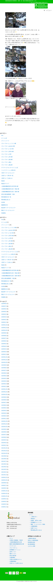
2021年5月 (4, 466)
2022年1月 (4, 445)
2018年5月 (4, 498)
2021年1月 (4, 474)
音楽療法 (3, 213)
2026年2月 (4, 319)
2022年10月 (4, 426)
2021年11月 (4, 450)
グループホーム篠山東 (6, 164)
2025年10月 (4, 330)
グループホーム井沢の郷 (7, 151)
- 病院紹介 (32, 518)
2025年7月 (4, 338)
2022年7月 (4, 434)
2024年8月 (4, 367)
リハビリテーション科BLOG (8, 170)
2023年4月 (4, 410)
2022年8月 (4, 432)
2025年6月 (4, 341)
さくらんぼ (4, 138)
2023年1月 (4, 418)
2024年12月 (4, 357)
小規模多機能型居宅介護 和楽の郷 (10, 189)
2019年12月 (4, 490)
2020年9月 (4, 482)
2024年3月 (4, 381)
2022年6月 (4, 437)
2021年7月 (4, 461)
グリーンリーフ (5, 140)
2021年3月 (4, 469)
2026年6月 (4, 308)
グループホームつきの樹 (7, 148)
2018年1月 (4, 506)
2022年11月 (4, 424)
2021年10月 (4, 453)
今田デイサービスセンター (8, 172)
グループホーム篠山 (6, 162)
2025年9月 (4, 333)
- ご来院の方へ (33, 516)
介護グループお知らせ (6, 178)
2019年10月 (4, 493)
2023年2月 (4, 415)
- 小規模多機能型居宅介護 (15, 542)
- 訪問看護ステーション (35, 522)
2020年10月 (4, 480)
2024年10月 (4, 362)
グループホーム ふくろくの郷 (8, 143)
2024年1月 (4, 386)
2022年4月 (4, 440)
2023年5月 (4, 407)
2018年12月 (4, 496)
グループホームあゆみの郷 (8, 146)
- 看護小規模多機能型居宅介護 (16, 544)
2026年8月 (4, 303)
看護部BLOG (4, 205)
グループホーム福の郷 (6, 159)
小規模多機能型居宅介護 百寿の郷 (9, 186)
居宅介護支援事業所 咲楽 (8, 194)
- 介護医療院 (11, 557)
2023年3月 (4, 413)
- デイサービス (12, 546)
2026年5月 (4, 311)
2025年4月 (4, 346)
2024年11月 (4, 359)
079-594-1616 (41, 4)
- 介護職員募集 (33, 526)
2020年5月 (4, 488)
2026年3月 (4, 317)
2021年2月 (4, 472)
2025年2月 (4, 351)
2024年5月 (4, 375)
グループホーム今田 (6, 154)
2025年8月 (4, 335)
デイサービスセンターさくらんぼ (9, 167)
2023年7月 (4, 402)
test (2, 135)
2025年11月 (4, 327)
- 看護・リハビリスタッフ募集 (37, 524)
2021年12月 (4, 448)
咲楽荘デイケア (5, 183)
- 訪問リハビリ (12, 551)
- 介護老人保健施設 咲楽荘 (15, 540)
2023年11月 (4, 391)
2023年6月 (4, 405)
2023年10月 (4, 394)
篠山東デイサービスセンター (8, 207)
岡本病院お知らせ (5, 199)
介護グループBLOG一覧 (7, 175)
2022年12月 (4, 421)
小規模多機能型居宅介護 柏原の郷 (10, 191)
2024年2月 (4, 383)
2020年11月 (4, 477)
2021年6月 (4, 464)
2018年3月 (4, 501)
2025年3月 (4, 349)
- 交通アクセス (33, 528)
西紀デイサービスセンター (8, 210)
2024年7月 (4, 370)
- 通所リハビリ (12, 553)
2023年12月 (4, 389)
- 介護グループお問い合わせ (15, 563)
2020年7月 (4, 485)
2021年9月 (4, 456)
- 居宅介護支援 (12, 555)
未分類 (3, 202)
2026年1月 (4, 322)
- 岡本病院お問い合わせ (35, 530)
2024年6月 (4, 373)
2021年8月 (4, 458)
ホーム (31, 514)
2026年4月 (4, 314)
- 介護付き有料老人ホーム (15, 559)
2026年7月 (4, 306)
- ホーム (10, 538)
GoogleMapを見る (42, 7)
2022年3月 (4, 442)
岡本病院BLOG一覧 (6, 197)
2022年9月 (4, 429)
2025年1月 (4, 354)
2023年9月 (4, 397)
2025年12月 (4, 325)
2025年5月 (4, 343)
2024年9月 (4, 365)
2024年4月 (4, 378)
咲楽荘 (3, 180)
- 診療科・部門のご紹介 (35, 520)
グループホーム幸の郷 (6, 156)
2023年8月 (4, 399)
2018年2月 (4, 504)
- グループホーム (12, 547)
